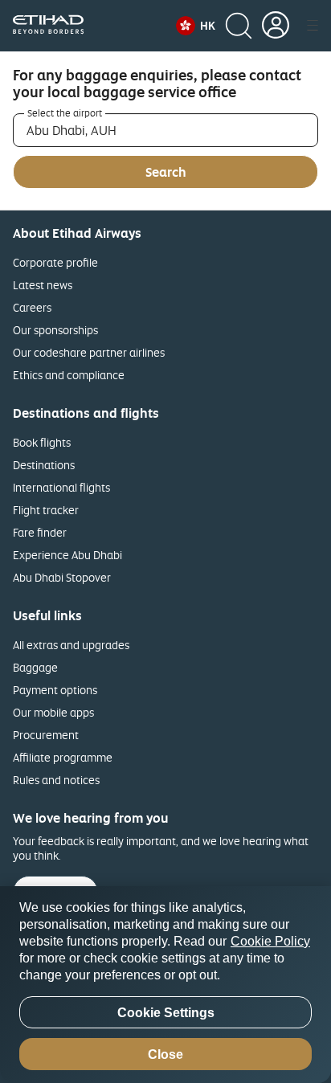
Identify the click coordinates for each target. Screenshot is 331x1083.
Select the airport (64, 113)
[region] (165, 984)
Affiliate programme (62, 757)
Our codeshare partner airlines (89, 352)
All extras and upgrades (71, 644)
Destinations (44, 464)
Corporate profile (55, 262)
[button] (195, 25)
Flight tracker (46, 509)
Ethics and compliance (69, 374)
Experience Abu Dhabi (67, 554)
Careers (32, 307)
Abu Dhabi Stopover (62, 577)
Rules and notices (56, 779)
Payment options (55, 689)
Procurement (46, 734)
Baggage (35, 667)
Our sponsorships (55, 329)
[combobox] (165, 130)
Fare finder (40, 532)
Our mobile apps (53, 712)
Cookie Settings (166, 1013)
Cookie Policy (270, 941)
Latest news (42, 284)
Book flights (42, 442)
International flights (61, 487)
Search (165, 172)
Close (165, 1054)
